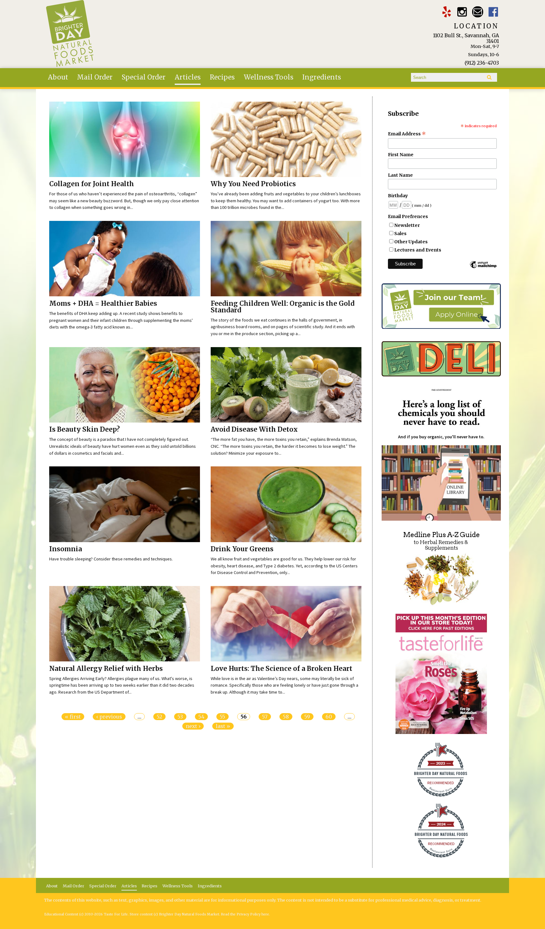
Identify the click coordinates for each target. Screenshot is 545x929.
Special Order (144, 77)
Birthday (398, 195)
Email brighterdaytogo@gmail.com (477, 11)
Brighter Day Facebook (493, 11)
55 (222, 716)
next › (193, 726)
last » (223, 726)
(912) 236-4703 (482, 63)
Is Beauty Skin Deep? (84, 429)
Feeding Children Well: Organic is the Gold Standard (283, 306)
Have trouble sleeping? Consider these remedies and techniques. (111, 559)
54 (201, 716)
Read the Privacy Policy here (245, 914)
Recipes (222, 77)
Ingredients (321, 77)
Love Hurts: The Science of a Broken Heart (281, 669)
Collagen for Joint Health (91, 184)
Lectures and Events (417, 250)
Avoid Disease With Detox (254, 429)
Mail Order (95, 77)
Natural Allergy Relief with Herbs (106, 669)
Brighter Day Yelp (446, 11)
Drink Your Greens (242, 549)
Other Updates (411, 242)
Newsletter (407, 225)
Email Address (407, 133)
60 (328, 716)
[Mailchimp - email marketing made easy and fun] (483, 267)
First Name (400, 154)
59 (307, 716)
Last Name (400, 175)
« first (73, 716)
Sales (400, 233)
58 (286, 716)
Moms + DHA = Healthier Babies (103, 303)
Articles (188, 77)
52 (159, 716)
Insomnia (65, 549)
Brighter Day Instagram (462, 11)
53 (180, 716)
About (58, 77)
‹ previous (109, 716)
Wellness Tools (268, 77)
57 (264, 716)
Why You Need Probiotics (253, 184)
